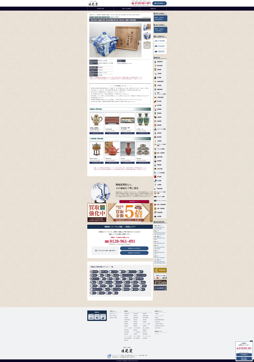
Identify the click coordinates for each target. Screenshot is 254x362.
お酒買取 (159, 184)
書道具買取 (160, 156)
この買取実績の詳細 (96, 133)
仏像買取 (159, 141)
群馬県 (160, 234)
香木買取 (159, 101)
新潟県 (155, 237)
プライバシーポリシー (159, 315)
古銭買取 (159, 85)
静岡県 (158, 243)
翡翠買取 (159, 113)
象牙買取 (159, 105)
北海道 (155, 227)
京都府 (160, 247)
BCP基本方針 (157, 321)
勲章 (131, 278)
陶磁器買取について (134, 201)
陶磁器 (111, 17)
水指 (100, 17)
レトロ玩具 (114, 271)
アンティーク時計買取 (161, 192)
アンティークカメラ (127, 275)
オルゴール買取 (161, 196)
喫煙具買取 (160, 188)
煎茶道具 (103, 285)
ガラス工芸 (119, 282)
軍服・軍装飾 (139, 278)
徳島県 (158, 257)
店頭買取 (97, 315)
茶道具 (94, 285)
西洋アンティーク (97, 289)
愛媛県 (163, 257)
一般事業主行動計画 (159, 323)
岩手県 (163, 227)
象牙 (102, 275)
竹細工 (127, 282)
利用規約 (156, 317)
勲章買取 (159, 137)
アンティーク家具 (128, 327)
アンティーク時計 (141, 275)
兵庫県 (158, 247)
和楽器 (123, 271)
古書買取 (159, 117)
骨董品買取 (160, 61)
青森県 (158, 227)
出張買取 (91, 315)
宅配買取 (103, 315)
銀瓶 (101, 282)
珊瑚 (104, 278)
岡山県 (160, 252)
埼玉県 (96, 17)
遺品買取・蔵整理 (113, 317)
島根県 (158, 252)
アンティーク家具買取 (161, 145)
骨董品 (143, 282)
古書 (94, 292)
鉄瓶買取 (159, 160)
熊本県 (163, 261)
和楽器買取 (160, 212)
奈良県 (155, 248)
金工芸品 (136, 285)
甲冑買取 (159, 77)
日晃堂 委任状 (158, 327)
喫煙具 (94, 275)
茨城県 (155, 234)
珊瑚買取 (159, 109)
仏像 (116, 292)
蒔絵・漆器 (109, 282)
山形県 (155, 228)
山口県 (155, 253)
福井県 (155, 239)
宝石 (124, 278)
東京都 (155, 232)
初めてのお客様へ (127, 8)
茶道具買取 (160, 65)
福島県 (160, 228)
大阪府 (155, 247)
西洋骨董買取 (145, 317)
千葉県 (161, 232)
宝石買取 (159, 180)
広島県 (163, 252)
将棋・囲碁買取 (161, 208)
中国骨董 (116, 17)
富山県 (160, 237)
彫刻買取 (159, 133)
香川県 (155, 257)
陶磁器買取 (160, 89)
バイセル (156, 333)
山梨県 (163, 234)
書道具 (135, 282)
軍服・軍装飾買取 (161, 204)
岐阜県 (160, 243)
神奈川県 (158, 232)
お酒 (117, 278)
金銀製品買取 (160, 81)
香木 (143, 289)
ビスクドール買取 (161, 129)
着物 (111, 278)
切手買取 (95, 271)
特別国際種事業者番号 (159, 319)
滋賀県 (163, 247)
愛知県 (155, 243)
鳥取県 (155, 252)
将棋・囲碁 (104, 271)
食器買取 (127, 289)
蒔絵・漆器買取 (161, 152)
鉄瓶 (94, 282)
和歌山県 (158, 248)
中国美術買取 (160, 97)
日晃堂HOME (100, 8)
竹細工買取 (160, 168)
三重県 (163, 243)
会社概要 (156, 313)
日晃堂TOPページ (113, 313)
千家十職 (92, 17)
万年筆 (107, 289)
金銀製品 (127, 285)
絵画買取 (102, 292)
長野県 (158, 237)
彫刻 (110, 292)
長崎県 (160, 261)
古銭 (109, 275)
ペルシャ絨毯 (117, 289)
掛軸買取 (159, 69)
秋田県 (160, 227)
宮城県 (158, 228)
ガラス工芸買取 (161, 149)
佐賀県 (158, 261)
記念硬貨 (116, 275)
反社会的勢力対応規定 (159, 325)
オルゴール (95, 278)
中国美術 (104, 17)
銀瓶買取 (159, 164)
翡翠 (141, 271)
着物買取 (159, 125)
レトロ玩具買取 (161, 172)
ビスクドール (132, 271)
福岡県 (155, 261)
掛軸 (111, 285)
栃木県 (158, 234)
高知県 (160, 257)
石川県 (163, 237)
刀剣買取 (118, 285)
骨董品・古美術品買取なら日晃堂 (125, 360)
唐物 (108, 17)
